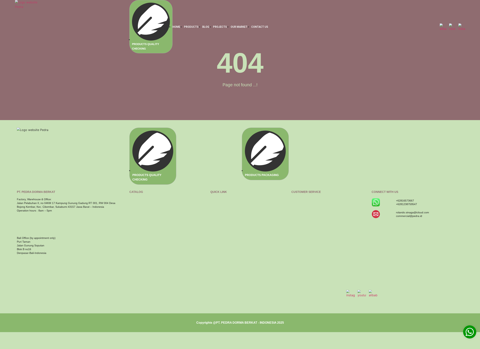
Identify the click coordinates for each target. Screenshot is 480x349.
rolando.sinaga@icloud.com (412, 212)
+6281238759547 (406, 204)
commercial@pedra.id (409, 215)
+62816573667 (405, 200)
